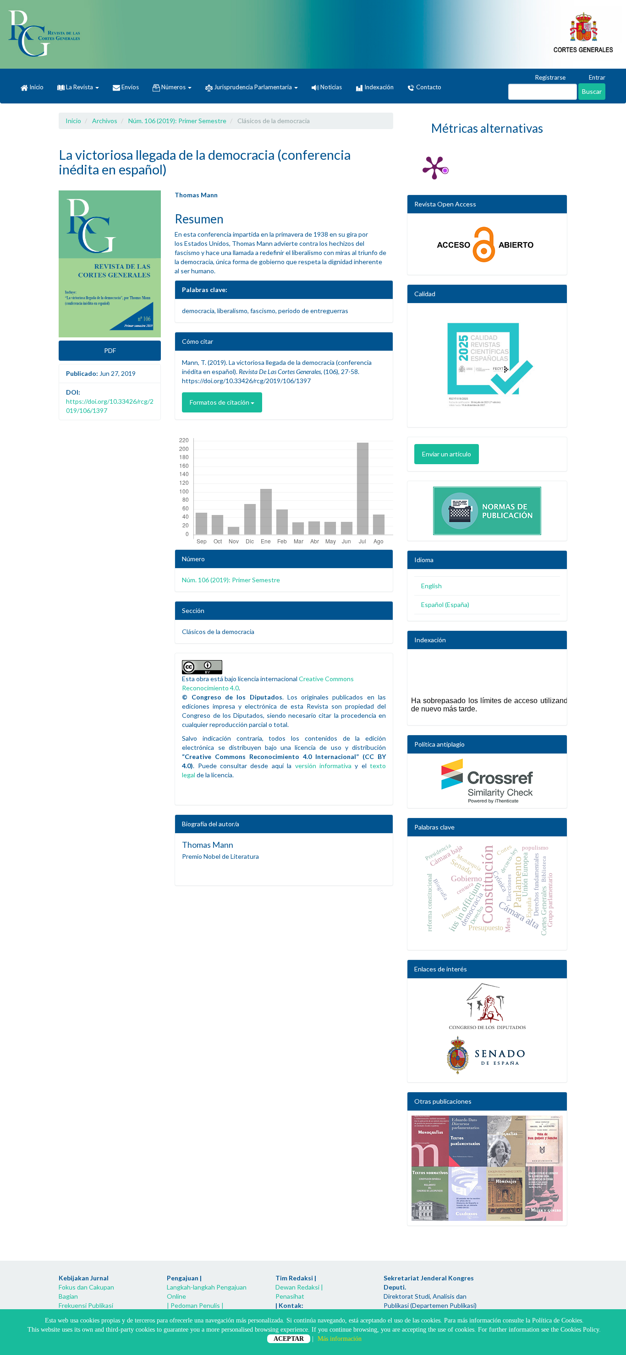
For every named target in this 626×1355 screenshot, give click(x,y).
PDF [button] (110, 350)
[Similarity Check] (487, 781)
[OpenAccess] (487, 244)
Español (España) (445, 604)
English (431, 586)
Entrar (596, 77)
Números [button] (173, 87)
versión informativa (323, 766)
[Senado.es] (487, 1056)
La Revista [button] (79, 87)
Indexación (378, 87)
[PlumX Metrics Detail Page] (434, 167)
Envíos (129, 87)
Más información (340, 1338)
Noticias (330, 87)
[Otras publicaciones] (487, 1168)
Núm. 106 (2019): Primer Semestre (177, 121)
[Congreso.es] (487, 1006)
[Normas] (487, 508)
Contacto (428, 87)
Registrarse (550, 77)
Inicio (36, 87)
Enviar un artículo (446, 454)
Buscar (592, 91)
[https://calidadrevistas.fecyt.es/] (487, 368)
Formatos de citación (220, 402)
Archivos (104, 121)
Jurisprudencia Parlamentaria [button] (253, 87)
